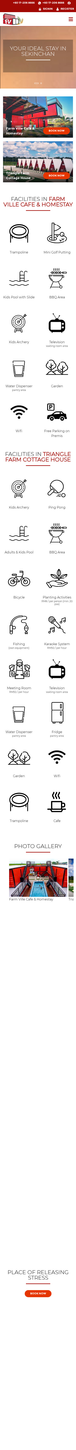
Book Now (56, 130)
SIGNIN (48, 8)
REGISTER (67, 8)
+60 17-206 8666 (24, 2)
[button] (36, 83)
